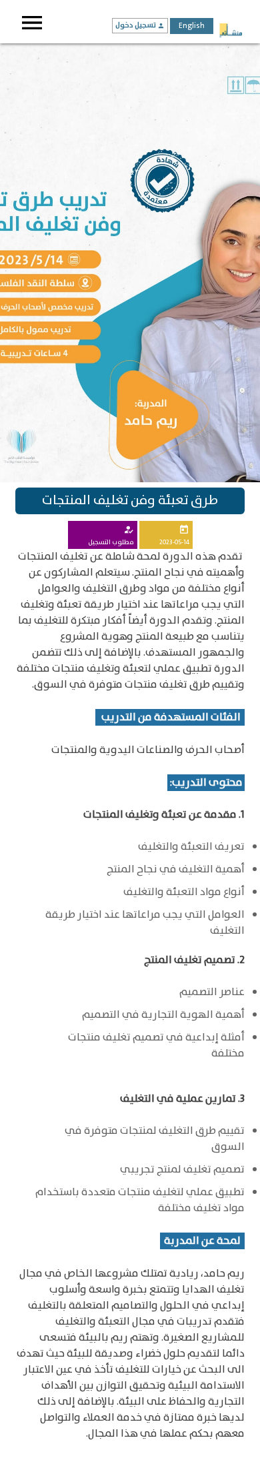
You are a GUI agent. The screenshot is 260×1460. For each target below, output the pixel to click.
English (192, 25)
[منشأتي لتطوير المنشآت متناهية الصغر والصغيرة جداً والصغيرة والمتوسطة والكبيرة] (230, 31)
